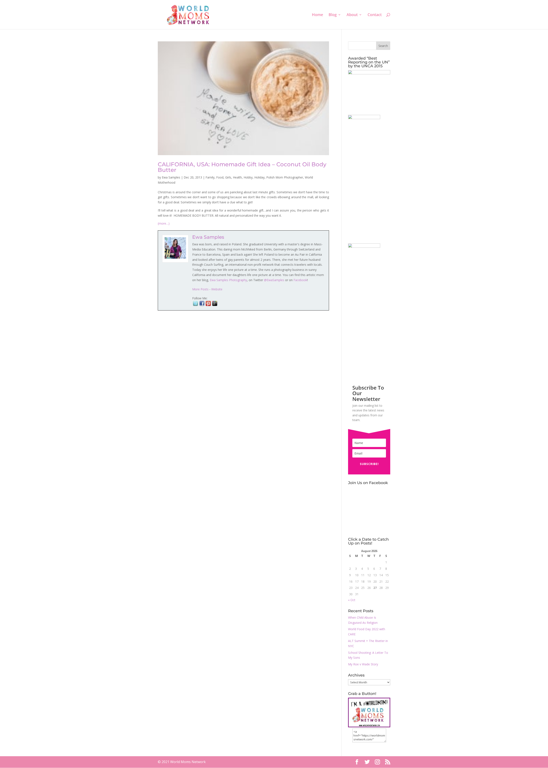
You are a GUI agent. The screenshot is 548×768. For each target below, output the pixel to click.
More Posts (200, 289)
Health (237, 177)
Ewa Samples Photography (228, 280)
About (352, 15)
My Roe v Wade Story (363, 664)
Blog (333, 15)
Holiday (259, 177)
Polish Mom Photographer (284, 177)
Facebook (300, 280)
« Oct (351, 600)
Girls (228, 177)
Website (216, 289)
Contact (375, 15)
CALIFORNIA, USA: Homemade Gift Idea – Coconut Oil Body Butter (242, 167)
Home (317, 15)
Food (219, 177)
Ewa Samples (171, 177)
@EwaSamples (274, 280)
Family (210, 177)
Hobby (248, 177)
